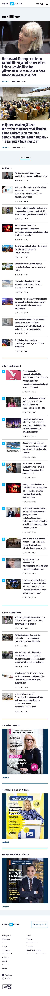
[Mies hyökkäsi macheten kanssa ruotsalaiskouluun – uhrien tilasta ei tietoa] (7, 269)
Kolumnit (6, 965)
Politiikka (5, 81)
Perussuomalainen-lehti (36, 954)
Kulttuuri (5, 957)
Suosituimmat (32, 943)
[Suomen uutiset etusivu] (12, 3)
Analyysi (5, 946)
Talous (4, 943)
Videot (4, 961)
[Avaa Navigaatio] (46, 3)
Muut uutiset (7, 954)
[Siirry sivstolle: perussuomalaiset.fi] (13, 987)
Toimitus (30, 946)
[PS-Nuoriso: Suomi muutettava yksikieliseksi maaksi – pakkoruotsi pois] (7, 176)
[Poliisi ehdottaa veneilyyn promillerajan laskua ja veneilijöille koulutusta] (7, 345)
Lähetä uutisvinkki (33, 950)
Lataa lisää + (25, 157)
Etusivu (29, 939)
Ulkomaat (6, 950)
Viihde (4, 968)
